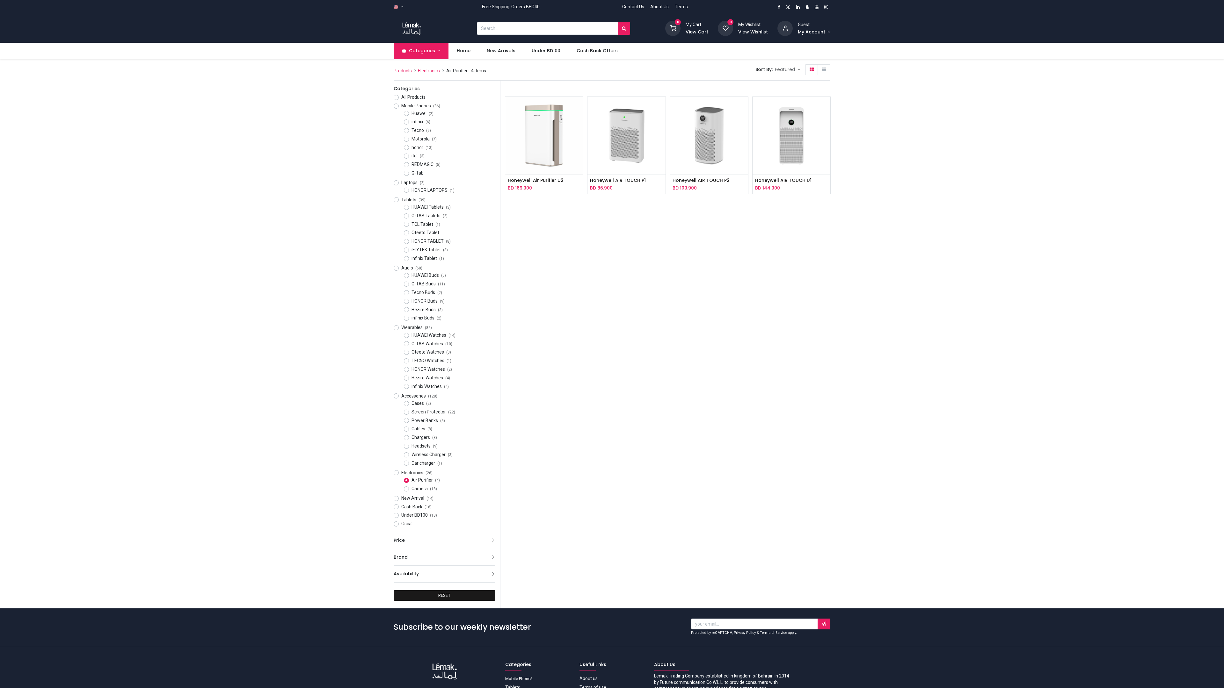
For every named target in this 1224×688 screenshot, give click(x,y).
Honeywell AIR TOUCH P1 (618, 180)
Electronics (429, 70)
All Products (413, 97)
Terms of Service (773, 633)
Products (403, 70)
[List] (824, 69)
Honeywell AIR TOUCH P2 (701, 180)
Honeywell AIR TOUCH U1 (783, 180)
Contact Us (633, 6)
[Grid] (811, 69)
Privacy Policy (745, 633)
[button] (787, 70)
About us (588, 678)
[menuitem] (463, 51)
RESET (444, 595)
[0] (673, 28)
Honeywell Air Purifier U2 (536, 180)
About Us (659, 6)
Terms (681, 6)
